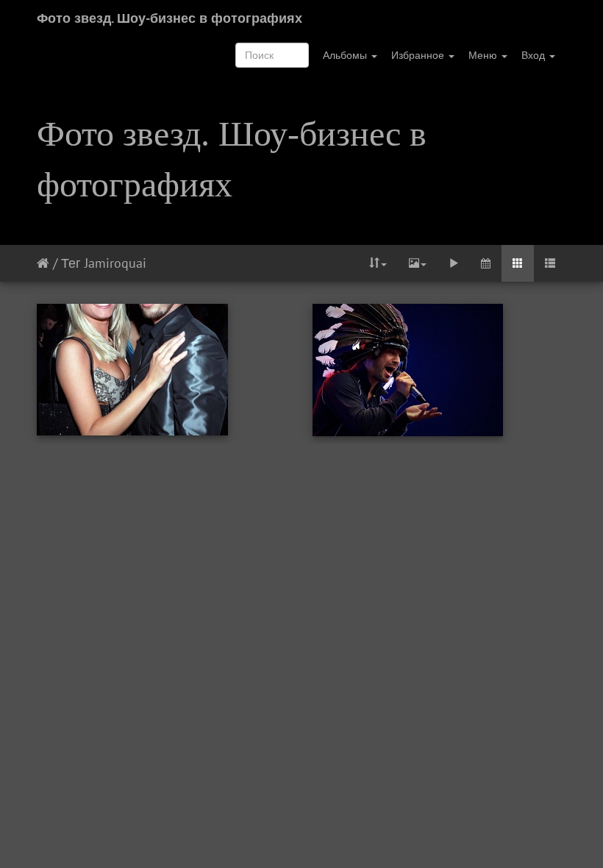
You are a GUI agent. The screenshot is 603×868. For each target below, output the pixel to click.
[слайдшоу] (454, 263)
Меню (484, 55)
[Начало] (43, 263)
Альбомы (346, 55)
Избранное (419, 55)
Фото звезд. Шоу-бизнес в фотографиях (169, 18)
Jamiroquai (115, 263)
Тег (71, 263)
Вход (534, 55)
